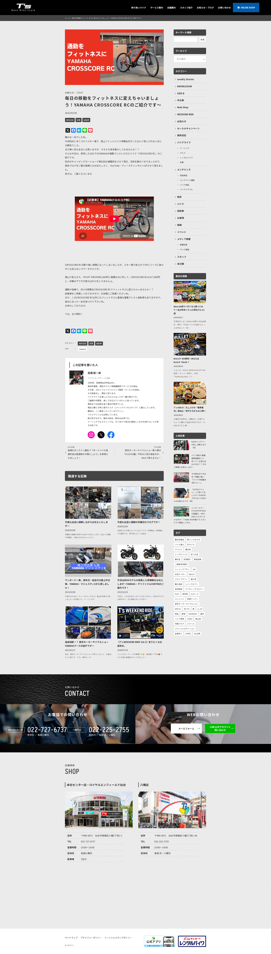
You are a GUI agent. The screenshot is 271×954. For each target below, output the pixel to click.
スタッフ (181, 256)
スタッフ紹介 (186, 7)
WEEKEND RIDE (185, 114)
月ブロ (186, 609)
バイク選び (179, 544)
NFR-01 (178, 609)
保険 (179, 225)
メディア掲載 (184, 239)
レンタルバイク (186, 157)
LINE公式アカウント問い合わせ (220, 728)
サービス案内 (156, 7)
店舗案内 (171, 7)
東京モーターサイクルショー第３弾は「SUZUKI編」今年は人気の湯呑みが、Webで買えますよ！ (142, 454)
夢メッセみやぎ (193, 539)
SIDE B (180, 93)
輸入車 (193, 579)
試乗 (78, 120)
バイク (180, 204)
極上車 (198, 618)
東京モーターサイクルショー (187, 603)
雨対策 (185, 594)
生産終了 (178, 633)
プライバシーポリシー (91, 937)
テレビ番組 (184, 249)
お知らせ (181, 121)
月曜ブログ (179, 623)
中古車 (180, 100)
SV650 (189, 618)
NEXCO (192, 574)
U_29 (200, 609)
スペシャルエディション (185, 628)
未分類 (180, 263)
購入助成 (178, 584)
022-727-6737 (47, 730)
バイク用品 (184, 184)
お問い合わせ (224, 7)
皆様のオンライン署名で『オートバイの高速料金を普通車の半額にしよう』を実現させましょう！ (88, 454)
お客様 (180, 218)
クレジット (179, 599)
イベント (181, 232)
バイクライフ (184, 142)
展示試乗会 (179, 539)
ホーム (67, 18)
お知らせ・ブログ (205, 7)
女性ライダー (180, 574)
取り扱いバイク (138, 7)
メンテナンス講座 (187, 180)
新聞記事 (183, 244)
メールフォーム (186, 728)
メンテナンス (184, 169)
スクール (190, 623)
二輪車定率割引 (181, 564)
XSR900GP (192, 613)
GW (194, 569)
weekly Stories (185, 79)
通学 (202, 613)
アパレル (178, 549)
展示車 (188, 549)
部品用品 (183, 175)
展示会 (177, 559)
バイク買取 (179, 618)
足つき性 (194, 554)
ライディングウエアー (194, 589)
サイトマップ (71, 937)
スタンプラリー (181, 579)
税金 (177, 613)
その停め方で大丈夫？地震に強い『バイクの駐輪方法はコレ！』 (198, 478)
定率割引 (187, 559)
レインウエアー (191, 584)
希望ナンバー (192, 599)
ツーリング (184, 148)
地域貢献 (178, 589)
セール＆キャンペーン (188, 128)
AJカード (195, 594)
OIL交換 (197, 633)
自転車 (86, 120)
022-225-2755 (109, 730)
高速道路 (197, 559)
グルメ (182, 152)
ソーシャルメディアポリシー (118, 937)
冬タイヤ (190, 544)
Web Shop (182, 107)
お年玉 (188, 633)
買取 (183, 613)
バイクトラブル (186, 189)
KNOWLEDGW (184, 86)
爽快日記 (70, 120)
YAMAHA (82, 349)
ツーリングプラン (182, 569)
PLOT (177, 594)
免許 (179, 197)
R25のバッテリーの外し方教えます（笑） (198, 444)
